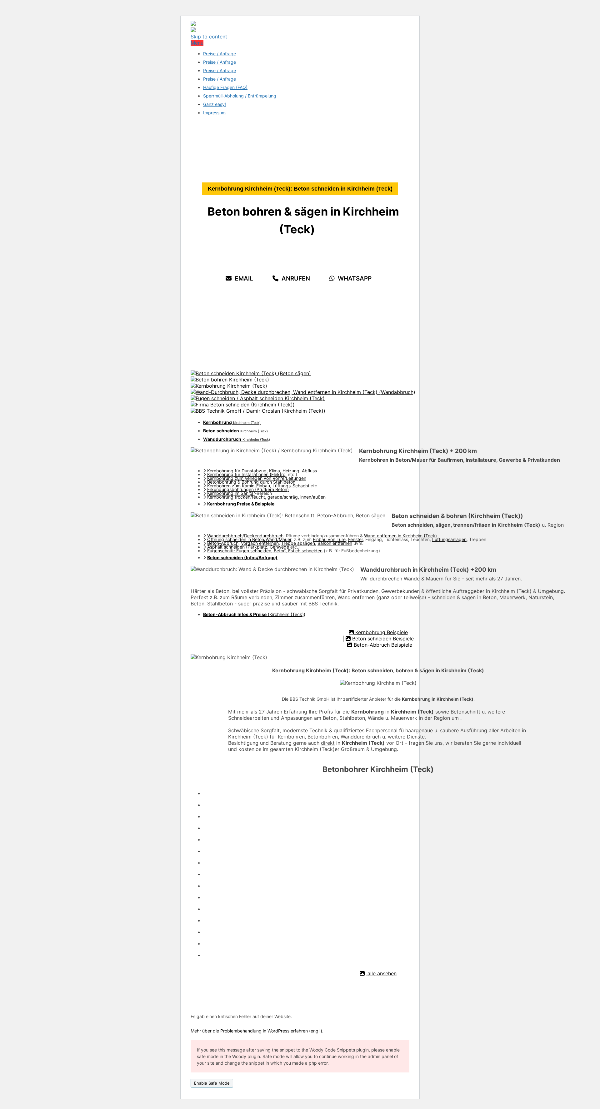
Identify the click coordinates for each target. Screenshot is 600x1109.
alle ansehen (381, 973)
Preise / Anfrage (219, 53)
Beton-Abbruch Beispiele (382, 645)
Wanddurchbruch (224, 535)
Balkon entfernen (335, 543)
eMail (243, 278)
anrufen (295, 278)
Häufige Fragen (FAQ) (225, 87)
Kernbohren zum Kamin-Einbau (238, 485)
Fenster (355, 539)
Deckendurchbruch (263, 535)
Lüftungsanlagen (449, 539)
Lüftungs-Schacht (290, 485)
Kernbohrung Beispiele (381, 632)
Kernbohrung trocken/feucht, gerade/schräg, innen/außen (266, 497)
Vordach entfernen (260, 543)
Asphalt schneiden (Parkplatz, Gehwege (248, 547)
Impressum (214, 112)
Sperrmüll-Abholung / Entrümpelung (239, 95)
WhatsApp (354, 278)
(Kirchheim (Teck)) (254, 614)
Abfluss (309, 470)
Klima (274, 470)
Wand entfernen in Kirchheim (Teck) (400, 535)
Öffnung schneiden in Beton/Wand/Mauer (249, 539)
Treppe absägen (298, 543)
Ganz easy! (214, 104)
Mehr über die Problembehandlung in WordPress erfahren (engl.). (257, 1030)
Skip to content (209, 36)
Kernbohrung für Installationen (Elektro (246, 474)
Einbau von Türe (329, 539)
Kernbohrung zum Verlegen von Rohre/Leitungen (256, 478)
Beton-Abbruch (222, 543)
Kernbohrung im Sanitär (231, 493)
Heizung (290, 470)
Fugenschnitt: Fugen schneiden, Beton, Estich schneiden (264, 550)
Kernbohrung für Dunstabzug (237, 470)
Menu (197, 43)
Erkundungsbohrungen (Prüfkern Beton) (248, 489)
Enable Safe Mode (212, 1083)
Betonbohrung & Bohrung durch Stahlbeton (251, 482)
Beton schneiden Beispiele (382, 638)
